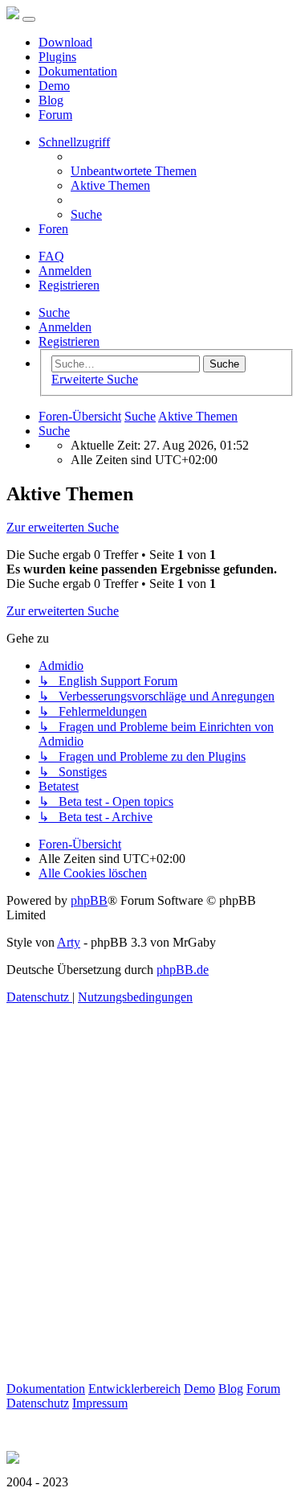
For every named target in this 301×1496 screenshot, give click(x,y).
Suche (54, 312)
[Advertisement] (150, 1231)
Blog (51, 100)
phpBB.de (183, 969)
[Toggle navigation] (28, 19)
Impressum (100, 1403)
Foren (53, 229)
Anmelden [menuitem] (65, 270)
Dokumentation (78, 71)
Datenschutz (37, 1403)
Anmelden (65, 327)
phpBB (89, 900)
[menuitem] (134, 171)
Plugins (57, 57)
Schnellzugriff (74, 142)
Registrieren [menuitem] (69, 285)
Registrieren (69, 341)
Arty (68, 942)
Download (65, 42)
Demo (54, 85)
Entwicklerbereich (134, 1388)
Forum (55, 114)
